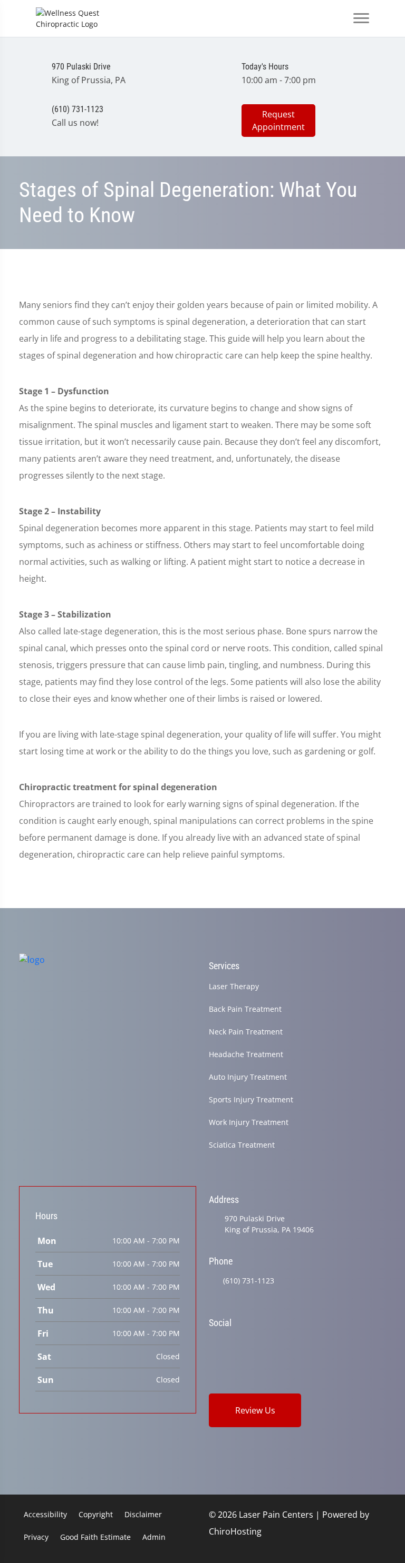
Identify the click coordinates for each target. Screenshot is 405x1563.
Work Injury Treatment (248, 1122)
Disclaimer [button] (143, 1514)
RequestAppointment (278, 120)
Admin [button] (154, 1537)
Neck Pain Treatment (246, 1032)
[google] (213, 1343)
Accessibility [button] (45, 1514)
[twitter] (268, 1343)
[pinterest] (295, 1343)
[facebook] (241, 1343)
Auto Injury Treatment (248, 1077)
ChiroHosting (235, 1531)
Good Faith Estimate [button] (95, 1537)
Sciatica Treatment (242, 1145)
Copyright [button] (96, 1514)
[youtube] (322, 1343)
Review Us (255, 1410)
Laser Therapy (234, 986)
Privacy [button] (36, 1537)
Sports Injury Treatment (251, 1099)
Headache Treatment (246, 1054)
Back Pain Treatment (245, 1009)
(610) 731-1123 (248, 1281)
